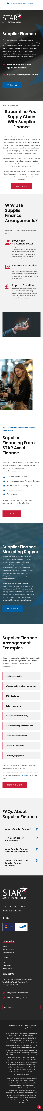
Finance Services (8, 949)
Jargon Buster (7, 968)
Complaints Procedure (29, 1028)
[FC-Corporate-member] (15, 924)
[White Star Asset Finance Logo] (12, 13)
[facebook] (4, 3)
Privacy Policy (30, 1025)
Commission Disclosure (14, 1028)
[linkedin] (8, 3)
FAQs (4, 963)
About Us (5, 947)
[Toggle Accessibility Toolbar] (39, 1107)
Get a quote (6, 966)
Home (4, 105)
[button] (21, 829)
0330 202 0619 (14, 3)
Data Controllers (8, 952)
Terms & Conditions (18, 1025)
